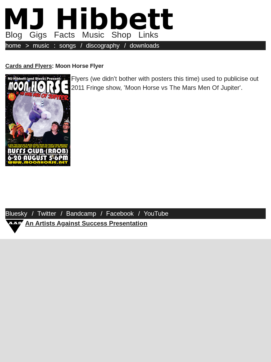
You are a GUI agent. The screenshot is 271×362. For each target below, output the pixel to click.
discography (103, 45)
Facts (64, 34)
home (13, 45)
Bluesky (16, 213)
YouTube (156, 213)
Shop (121, 34)
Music (93, 34)
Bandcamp (81, 213)
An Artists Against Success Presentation (86, 223)
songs (67, 45)
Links (148, 34)
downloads (144, 45)
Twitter (46, 213)
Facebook (120, 213)
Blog (13, 34)
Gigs (38, 34)
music (41, 45)
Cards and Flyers (28, 66)
